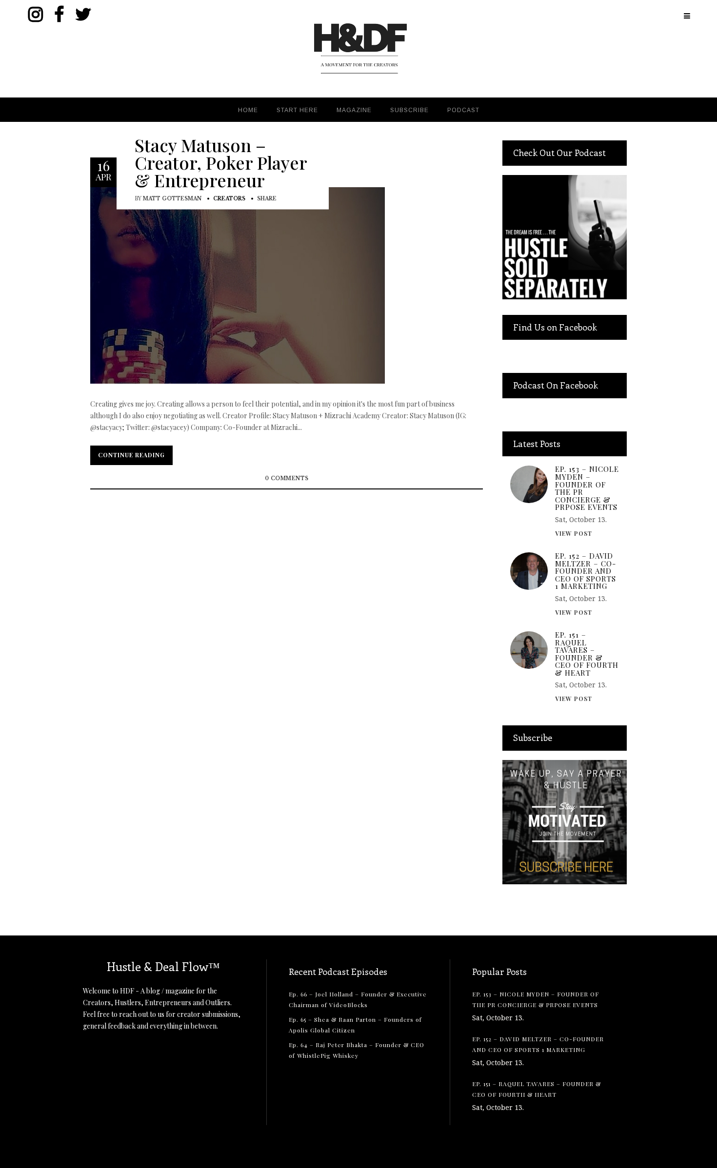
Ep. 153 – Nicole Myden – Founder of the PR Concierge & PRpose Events (587, 488)
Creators (229, 198)
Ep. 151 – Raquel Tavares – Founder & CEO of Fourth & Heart (586, 654)
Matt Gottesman (172, 198)
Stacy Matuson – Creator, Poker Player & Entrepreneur (221, 162)
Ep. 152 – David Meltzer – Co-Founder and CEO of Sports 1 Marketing (585, 571)
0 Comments (287, 478)
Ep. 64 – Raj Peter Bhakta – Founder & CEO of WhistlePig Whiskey (356, 1050)
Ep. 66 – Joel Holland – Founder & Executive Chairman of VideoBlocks (358, 999)
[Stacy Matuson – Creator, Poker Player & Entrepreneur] (237, 284)
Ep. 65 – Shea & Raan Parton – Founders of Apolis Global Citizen (355, 1024)
